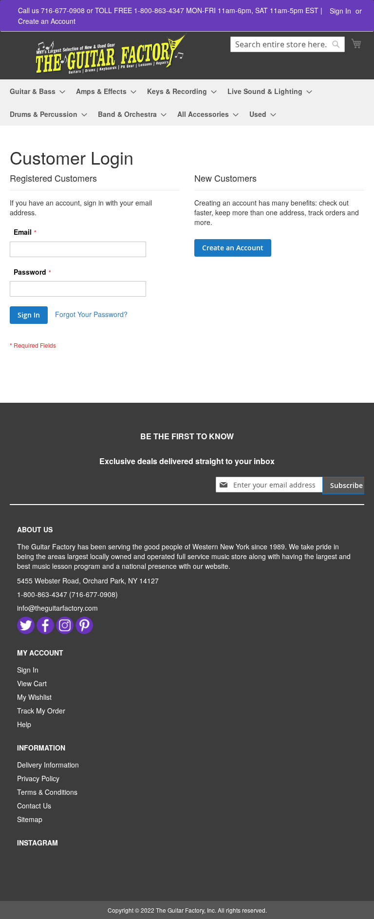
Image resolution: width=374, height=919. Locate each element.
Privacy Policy (38, 778)
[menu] (187, 103)
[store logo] (99, 54)
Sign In (340, 11)
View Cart (32, 683)
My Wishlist (34, 697)
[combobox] (287, 44)
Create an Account (46, 21)
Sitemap (29, 819)
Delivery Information (48, 764)
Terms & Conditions (47, 792)
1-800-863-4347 (42, 594)
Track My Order (41, 710)
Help (24, 724)
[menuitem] (34, 91)
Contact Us (34, 805)
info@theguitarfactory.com (57, 608)
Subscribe (346, 485)
